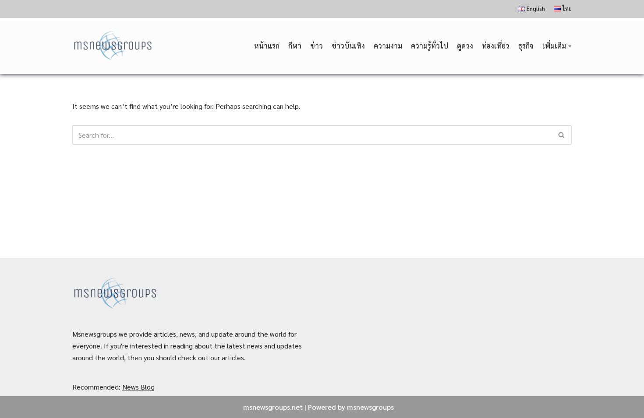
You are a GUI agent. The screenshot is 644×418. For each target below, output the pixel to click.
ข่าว (316, 45)
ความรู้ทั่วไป (429, 45)
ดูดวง (465, 45)
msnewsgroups (370, 406)
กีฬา (294, 45)
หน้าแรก (267, 45)
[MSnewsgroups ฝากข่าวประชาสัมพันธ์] (113, 46)
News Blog (138, 386)
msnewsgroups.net (273, 406)
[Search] (562, 135)
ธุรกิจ (526, 45)
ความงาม (388, 45)
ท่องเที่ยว (496, 45)
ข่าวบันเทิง (348, 45)
